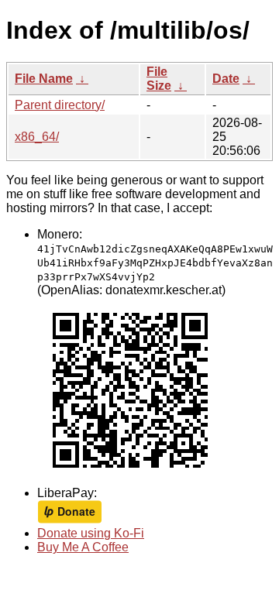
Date (225, 78)
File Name (44, 78)
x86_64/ (37, 136)
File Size (158, 78)
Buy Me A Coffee (83, 547)
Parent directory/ (60, 105)
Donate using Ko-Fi (90, 533)
